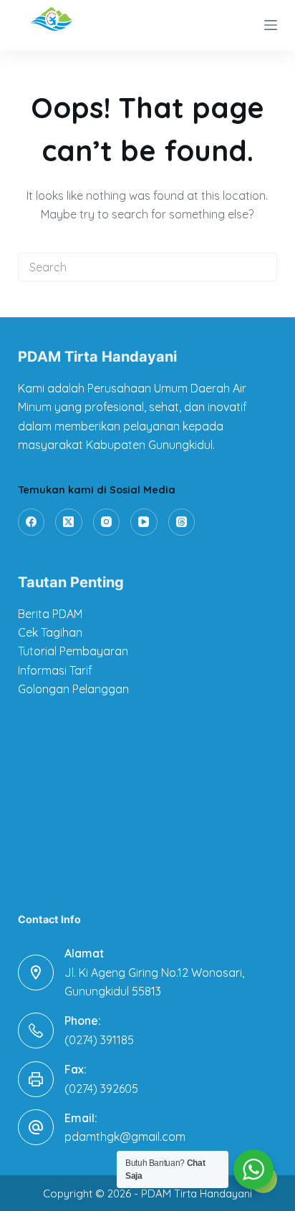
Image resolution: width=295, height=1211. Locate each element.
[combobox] (134, 267)
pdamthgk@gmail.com (124, 1136)
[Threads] (181, 522)
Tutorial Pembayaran (73, 651)
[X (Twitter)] (68, 522)
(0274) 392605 (101, 1088)
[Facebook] (31, 522)
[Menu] (270, 25)
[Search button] (262, 267)
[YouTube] (144, 522)
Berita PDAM (50, 614)
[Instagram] (106, 522)
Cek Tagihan (50, 632)
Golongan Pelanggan (73, 689)
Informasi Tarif (55, 670)
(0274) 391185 (99, 1040)
